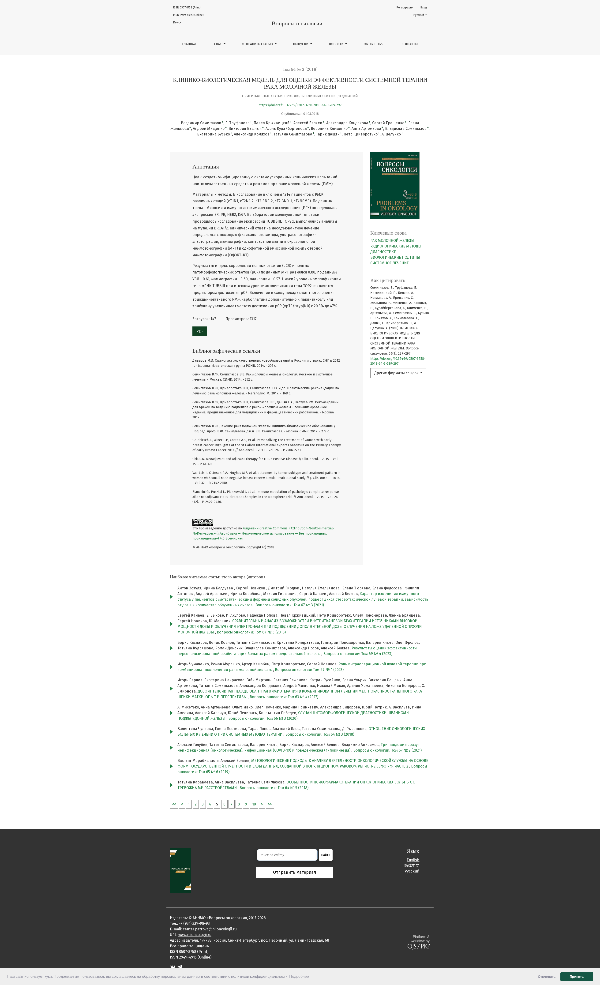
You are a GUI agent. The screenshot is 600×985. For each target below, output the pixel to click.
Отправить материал (294, 872)
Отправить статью (258, 44)
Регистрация (405, 7)
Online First (374, 44)
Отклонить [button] (547, 976)
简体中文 (411, 865)
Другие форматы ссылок (397, 373)
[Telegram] (180, 966)
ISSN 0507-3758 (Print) (187, 7)
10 (254, 804)
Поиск (177, 22)
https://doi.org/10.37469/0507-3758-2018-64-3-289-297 (300, 105)
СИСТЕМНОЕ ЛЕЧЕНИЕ (389, 263)
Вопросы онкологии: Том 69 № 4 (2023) (357, 654)
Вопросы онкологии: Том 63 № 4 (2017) (284, 697)
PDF (199, 331)
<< (174, 804)
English (413, 860)
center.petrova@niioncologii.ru (210, 929)
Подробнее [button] (299, 976)
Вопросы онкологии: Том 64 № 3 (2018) (251, 632)
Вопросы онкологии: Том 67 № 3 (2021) (289, 605)
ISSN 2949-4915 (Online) (188, 15)
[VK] (173, 966)
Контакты (409, 44)
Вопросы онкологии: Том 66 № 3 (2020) (262, 718)
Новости (337, 44)
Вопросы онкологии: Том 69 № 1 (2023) (309, 669)
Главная (189, 44)
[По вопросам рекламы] (180, 870)
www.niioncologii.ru (194, 935)
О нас (218, 44)
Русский (421, 15)
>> (270, 804)
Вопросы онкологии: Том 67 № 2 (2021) (387, 750)
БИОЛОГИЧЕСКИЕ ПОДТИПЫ (395, 257)
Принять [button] (577, 976)
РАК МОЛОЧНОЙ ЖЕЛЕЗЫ (392, 240)
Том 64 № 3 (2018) (300, 69)
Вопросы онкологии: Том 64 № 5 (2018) (274, 788)
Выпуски (301, 44)
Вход (423, 7)
